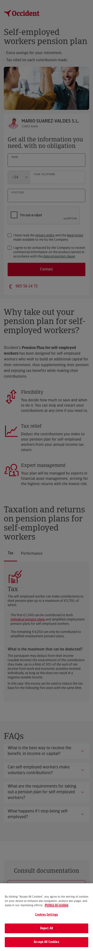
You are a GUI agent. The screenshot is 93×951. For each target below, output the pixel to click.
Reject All (46, 928)
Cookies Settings (46, 914)
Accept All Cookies (46, 942)
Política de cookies (56, 905)
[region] (46, 917)
